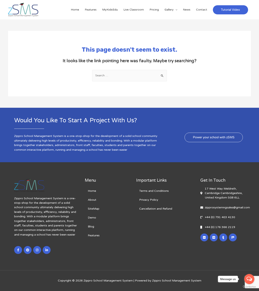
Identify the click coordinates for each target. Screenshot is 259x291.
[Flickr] (204, 237)
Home (75, 9)
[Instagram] (37, 250)
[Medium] (214, 237)
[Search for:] (129, 75)
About (92, 199)
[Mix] (233, 237)
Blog (91, 226)
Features (91, 9)
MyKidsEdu (110, 9)
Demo (92, 217)
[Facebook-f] (18, 250)
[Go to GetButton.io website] (249, 287)
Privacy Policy (148, 199)
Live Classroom (133, 9)
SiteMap (93, 208)
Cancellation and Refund (155, 208)
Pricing (154, 9)
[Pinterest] (28, 250)
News (186, 9)
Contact (201, 9)
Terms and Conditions (154, 191)
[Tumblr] (223, 237)
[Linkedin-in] (47, 250)
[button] (214, 137)
